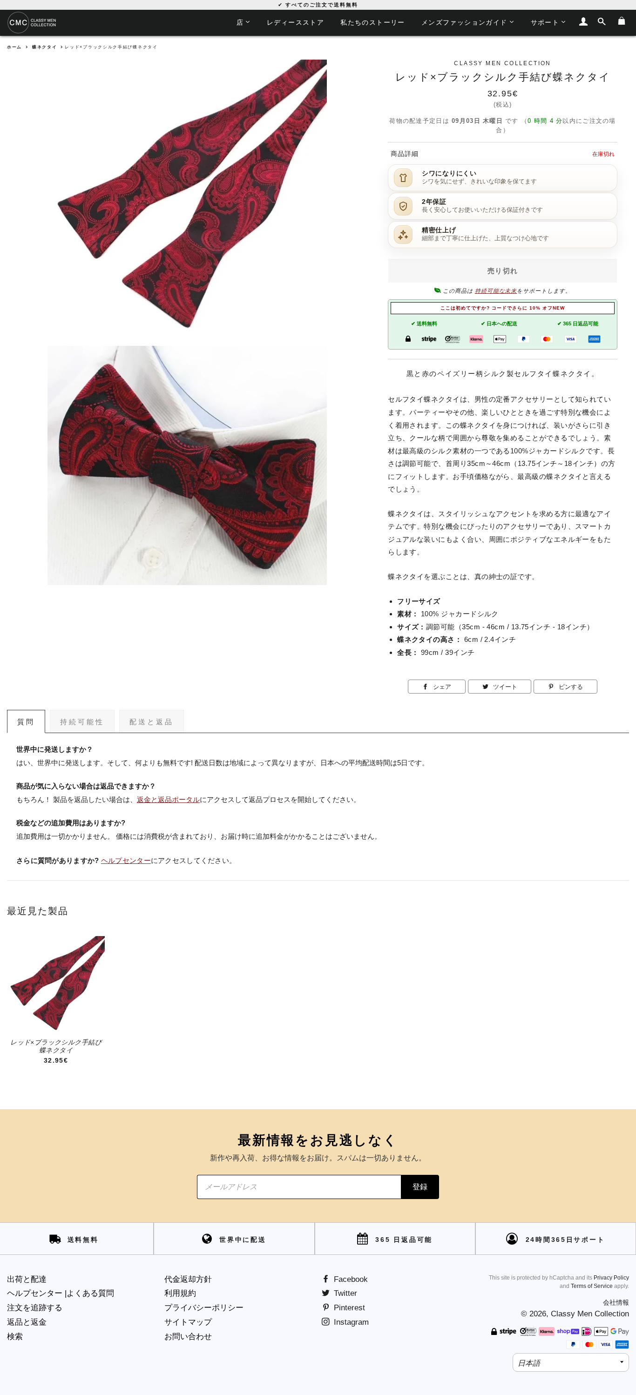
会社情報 (616, 1302)
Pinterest (348, 1307)
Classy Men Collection (590, 1313)
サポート (545, 22)
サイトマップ (188, 1322)
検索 (15, 1336)
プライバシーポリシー (204, 1307)
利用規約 (180, 1293)
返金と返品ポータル (168, 799)
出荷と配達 (27, 1279)
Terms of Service (592, 1286)
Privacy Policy (611, 1277)
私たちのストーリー (372, 22)
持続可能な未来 (496, 291)
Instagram (350, 1322)
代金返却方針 (188, 1279)
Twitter (344, 1293)
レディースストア (295, 22)
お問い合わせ (188, 1336)
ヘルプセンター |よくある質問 (60, 1293)
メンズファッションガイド (464, 22)
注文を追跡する (34, 1307)
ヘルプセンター (126, 860)
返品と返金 (27, 1322)
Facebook (350, 1279)
